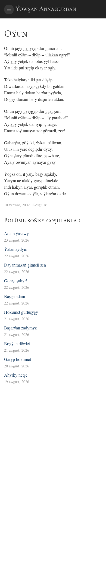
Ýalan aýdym (15, 249)
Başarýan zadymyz (20, 328)
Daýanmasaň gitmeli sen (25, 265)
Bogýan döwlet (17, 343)
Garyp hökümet (17, 359)
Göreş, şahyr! (15, 280)
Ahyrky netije (15, 375)
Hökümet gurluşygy (21, 312)
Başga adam (14, 296)
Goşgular (39, 204)
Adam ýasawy (16, 233)
